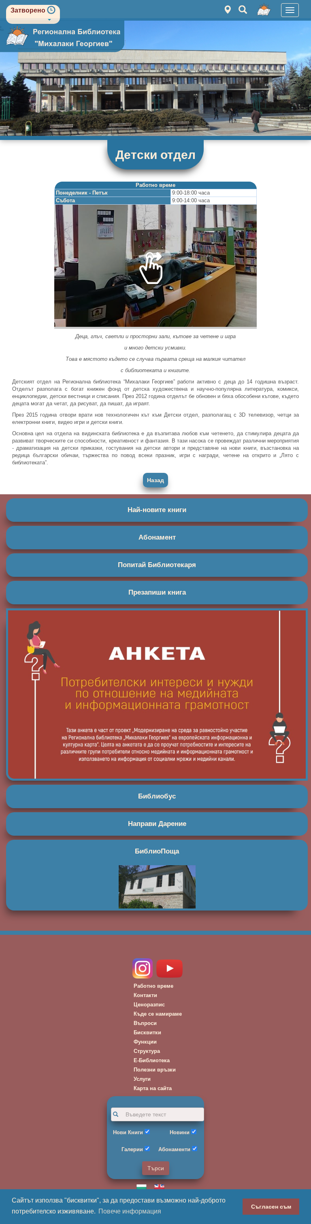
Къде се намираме (158, 1014)
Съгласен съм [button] (271, 1206)
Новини (180, 1132)
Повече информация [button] (129, 1211)
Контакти (145, 995)
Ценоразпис (149, 1005)
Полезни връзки (155, 1070)
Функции (145, 1042)
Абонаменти (174, 1149)
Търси (155, 1168)
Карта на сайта (153, 1088)
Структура (147, 1051)
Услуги (142, 1079)
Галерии (132, 1149)
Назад (155, 480)
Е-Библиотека (152, 1060)
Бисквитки (147, 1032)
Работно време (153, 986)
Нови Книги (128, 1132)
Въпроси (145, 1023)
